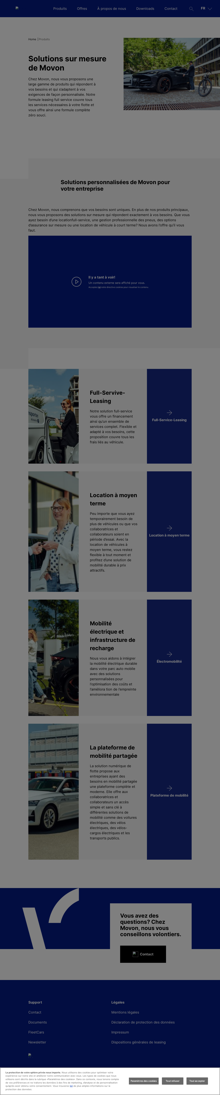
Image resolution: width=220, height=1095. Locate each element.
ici (71, 1086)
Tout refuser (172, 1081)
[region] (110, 1081)
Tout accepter (197, 1081)
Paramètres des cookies (144, 1081)
